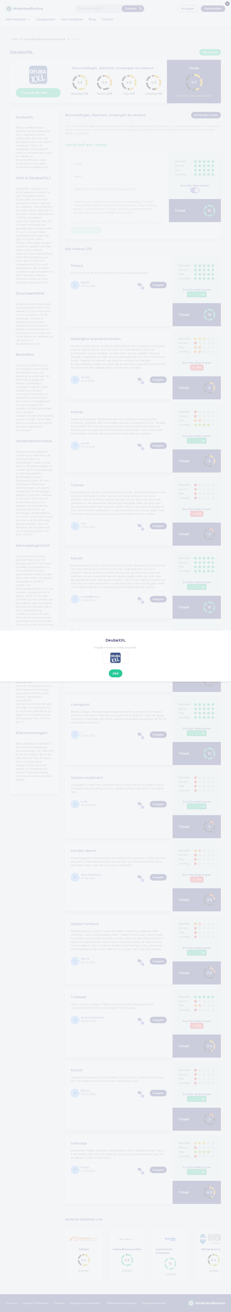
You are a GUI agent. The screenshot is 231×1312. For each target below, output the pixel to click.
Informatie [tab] (171, 633)
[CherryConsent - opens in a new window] (180, 623)
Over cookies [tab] (115, 633)
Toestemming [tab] (60, 633)
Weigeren (62, 687)
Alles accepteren (168, 687)
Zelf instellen (116, 687)
